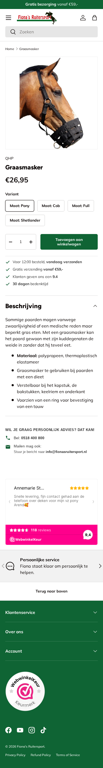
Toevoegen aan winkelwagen (69, 241)
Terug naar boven (51, 591)
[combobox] (51, 31)
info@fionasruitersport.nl (66, 452)
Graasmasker (29, 49)
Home (9, 49)
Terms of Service (68, 755)
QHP (9, 158)
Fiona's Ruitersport (30, 746)
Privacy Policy (15, 755)
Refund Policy (41, 755)
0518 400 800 (32, 438)
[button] (94, 18)
